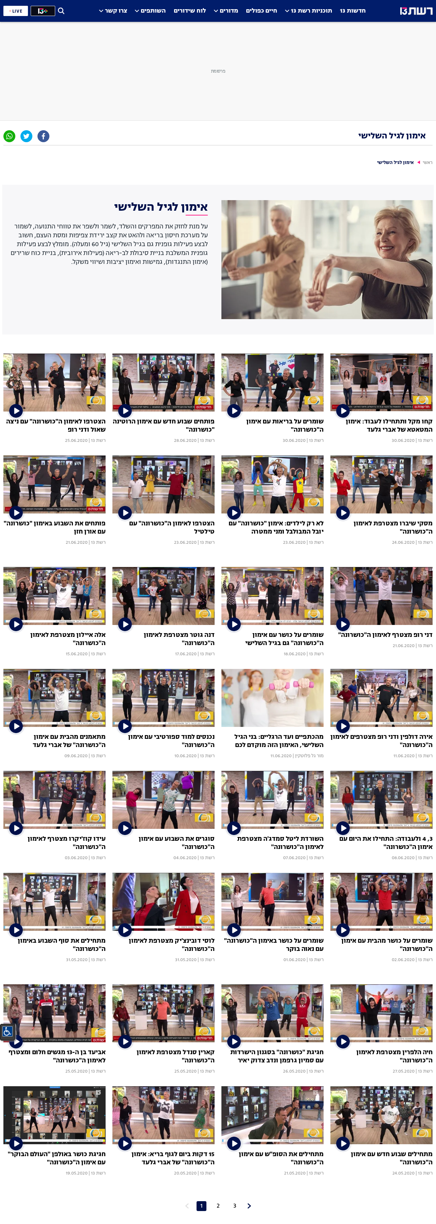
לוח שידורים (190, 11)
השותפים (153, 11)
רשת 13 (425, 440)
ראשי (428, 163)
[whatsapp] (9, 136)
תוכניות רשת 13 (311, 11)
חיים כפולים (261, 11)
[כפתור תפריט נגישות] (7, 1031)
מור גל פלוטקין (309, 756)
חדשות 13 (353, 11)
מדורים (229, 11)
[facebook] (43, 136)
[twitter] (26, 136)
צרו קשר (116, 11)
